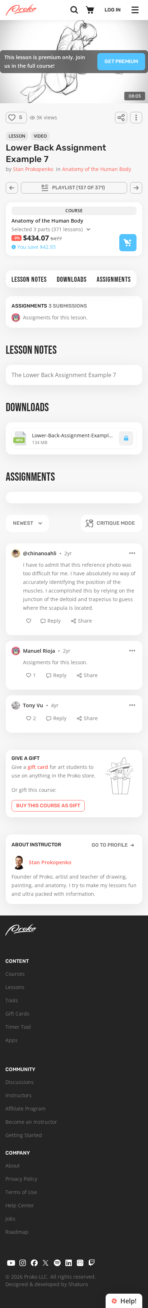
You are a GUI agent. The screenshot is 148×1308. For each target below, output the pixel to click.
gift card (38, 767)
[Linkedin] (68, 1263)
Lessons (14, 987)
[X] (45, 1263)
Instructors (18, 1095)
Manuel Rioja (39, 650)
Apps (11, 1040)
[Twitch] (91, 1263)
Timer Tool (18, 1026)
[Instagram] (22, 1263)
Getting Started (23, 1135)
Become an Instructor (31, 1121)
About (12, 1165)
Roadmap (16, 1231)
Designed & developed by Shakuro (46, 1284)
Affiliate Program (25, 1108)
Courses (15, 973)
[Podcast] (80, 1263)
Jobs (10, 1218)
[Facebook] (34, 1263)
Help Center (19, 1205)
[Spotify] (57, 1263)
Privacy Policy (21, 1178)
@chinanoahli (39, 553)
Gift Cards (17, 1013)
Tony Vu (33, 705)
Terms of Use (21, 1192)
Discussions (19, 1082)
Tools (11, 1000)
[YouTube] (11, 1263)
